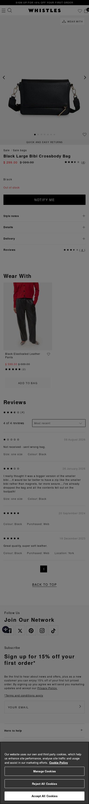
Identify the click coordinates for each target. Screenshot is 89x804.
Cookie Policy (58, 762)
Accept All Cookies (44, 796)
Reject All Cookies (44, 784)
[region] (44, 773)
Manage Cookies (44, 771)
